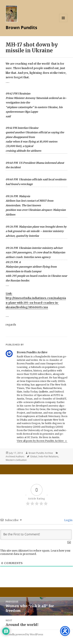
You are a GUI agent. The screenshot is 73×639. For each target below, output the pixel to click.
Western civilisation (16, 460)
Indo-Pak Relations (48, 456)
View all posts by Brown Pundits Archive (40, 440)
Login (68, 520)
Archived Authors (15, 456)
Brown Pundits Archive (41, 453)
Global (33, 456)
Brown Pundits (21, 27)
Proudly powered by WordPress (24, 634)
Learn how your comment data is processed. (35, 552)
